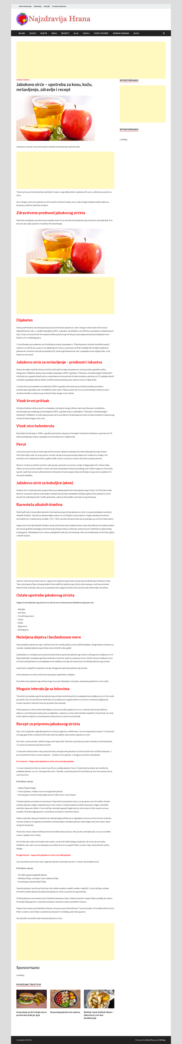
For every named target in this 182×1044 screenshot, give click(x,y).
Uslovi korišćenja (25, 6)
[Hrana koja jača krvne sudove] (65, 1009)
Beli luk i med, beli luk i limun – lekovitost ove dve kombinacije (99, 1015)
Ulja (76, 33)
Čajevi (32, 33)
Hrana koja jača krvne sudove (65, 1012)
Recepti (65, 33)
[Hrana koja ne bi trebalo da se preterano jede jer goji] (31, 1009)
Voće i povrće (101, 33)
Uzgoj (86, 33)
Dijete (44, 33)
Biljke (22, 33)
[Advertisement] (91, 60)
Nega (54, 33)
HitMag (162, 1040)
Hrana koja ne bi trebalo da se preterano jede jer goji (31, 1013)
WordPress (150, 1040)
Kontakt (47, 6)
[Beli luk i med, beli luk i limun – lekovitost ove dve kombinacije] (99, 1009)
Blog (136, 33)
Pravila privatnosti (59, 6)
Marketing (37, 6)
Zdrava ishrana (121, 33)
